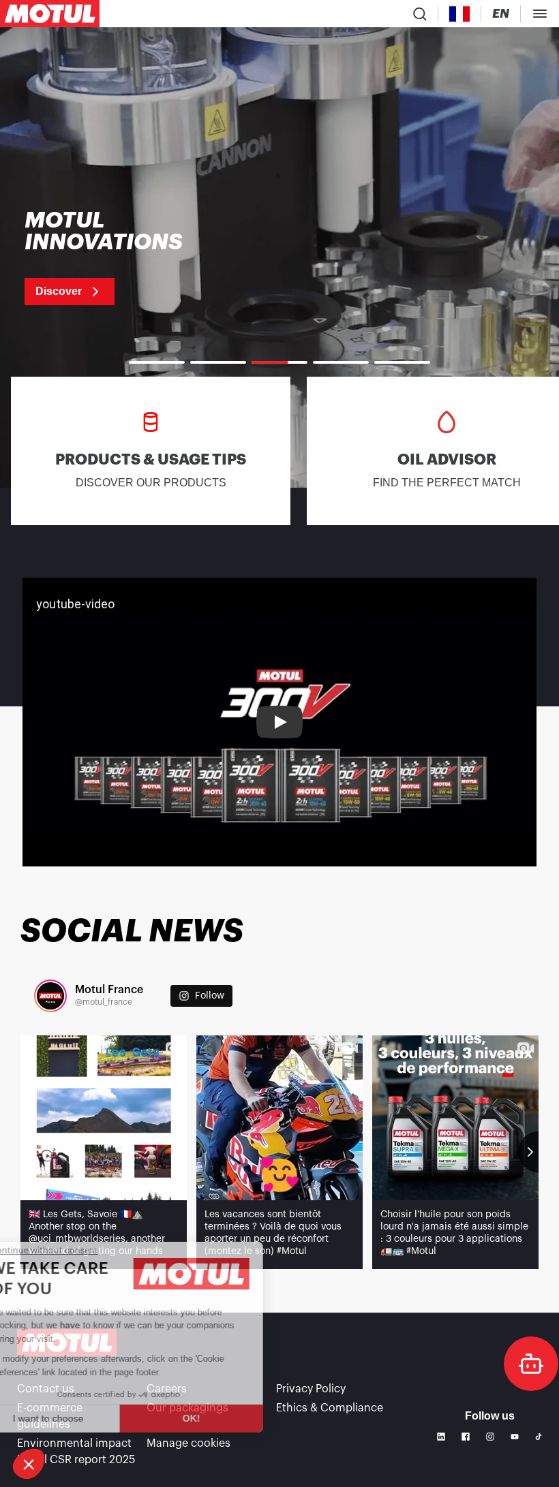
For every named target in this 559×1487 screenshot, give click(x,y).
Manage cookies (188, 1443)
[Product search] (420, 13)
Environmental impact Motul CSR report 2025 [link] (76, 1451)
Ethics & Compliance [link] (329, 1408)
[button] (28, 1463)
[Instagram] (490, 1437)
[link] (121, 257)
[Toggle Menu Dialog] (540, 13)
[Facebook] (466, 1437)
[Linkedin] (441, 1437)
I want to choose (85, 1418)
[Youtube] (515, 1437)
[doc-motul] (531, 1363)
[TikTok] (538, 1436)
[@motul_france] (50, 995)
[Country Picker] (459, 14)
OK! (228, 1418)
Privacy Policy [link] (311, 1388)
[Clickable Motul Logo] (50, 13)
